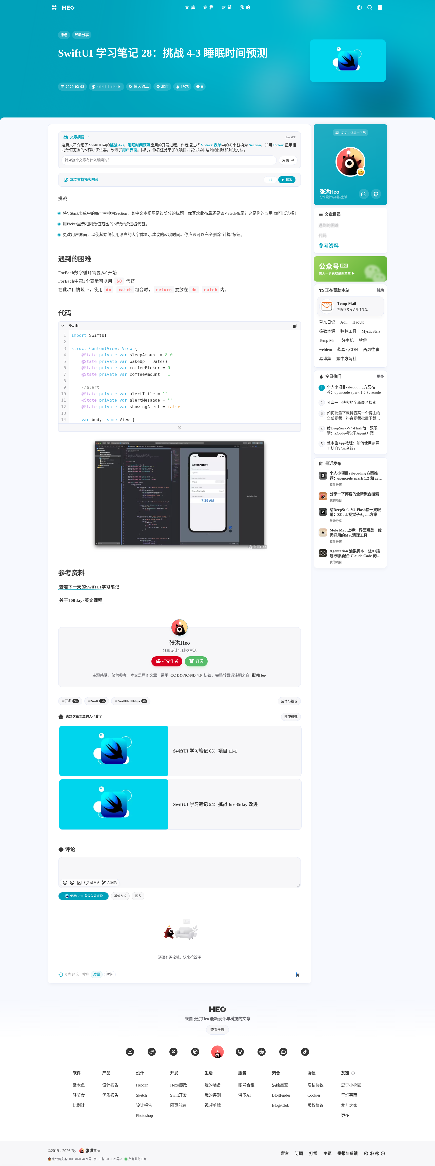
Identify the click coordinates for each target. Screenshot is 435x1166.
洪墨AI (244, 1095)
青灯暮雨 (349, 1095)
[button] (72, 882)
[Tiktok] (305, 1052)
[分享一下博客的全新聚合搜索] (323, 496)
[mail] (130, 1052)
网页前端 (178, 1105)
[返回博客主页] (68, 7)
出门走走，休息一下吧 (350, 132)
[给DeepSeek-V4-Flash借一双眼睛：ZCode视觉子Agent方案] (323, 512)
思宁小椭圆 (351, 1085)
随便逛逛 (291, 717)
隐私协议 (315, 1085)
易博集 (325, 359)
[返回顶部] (217, 1051)
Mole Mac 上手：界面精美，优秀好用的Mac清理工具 (356, 532)
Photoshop (144, 1115)
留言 (285, 1153)
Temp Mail (328, 340)
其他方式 (120, 896)
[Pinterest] (262, 1052)
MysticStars (371, 331)
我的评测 (213, 1095)
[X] (173, 1052)
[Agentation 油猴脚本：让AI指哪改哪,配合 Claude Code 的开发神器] (323, 553)
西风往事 (371, 349)
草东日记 (327, 322)
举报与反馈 (348, 1153)
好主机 (348, 340)
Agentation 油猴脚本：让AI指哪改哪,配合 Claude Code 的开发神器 (355, 554)
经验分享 (82, 35)
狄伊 (363, 340)
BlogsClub (280, 1105)
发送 (285, 161)
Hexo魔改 (178, 1085)
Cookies (314, 1095)
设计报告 (110, 1085)
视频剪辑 (213, 1105)
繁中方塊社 (346, 359)
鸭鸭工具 (348, 331)
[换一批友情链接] (353, 1073)
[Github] (376, 194)
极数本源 (327, 331)
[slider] (298, 885)
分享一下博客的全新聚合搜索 (354, 494)
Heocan (142, 1085)
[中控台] (379, 7)
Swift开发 (178, 1095)
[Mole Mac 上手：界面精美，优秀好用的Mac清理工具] (323, 532)
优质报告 (110, 1095)
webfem (325, 349)
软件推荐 (336, 484)
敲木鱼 (79, 1085)
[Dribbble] (195, 1052)
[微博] (152, 1052)
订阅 (199, 661)
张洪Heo (258, 675)
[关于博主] (179, 627)
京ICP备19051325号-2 (107, 1159)
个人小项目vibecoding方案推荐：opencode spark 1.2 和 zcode (355, 476)
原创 (64, 35)
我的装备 (213, 1085)
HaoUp (358, 322)
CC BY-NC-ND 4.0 (186, 675)
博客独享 (141, 86)
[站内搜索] (369, 7)
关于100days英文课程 (81, 600)
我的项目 (336, 500)
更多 (380, 376)
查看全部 (217, 1030)
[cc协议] (374, 1153)
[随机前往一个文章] (359, 7)
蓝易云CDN (347, 349)
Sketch (141, 1095)
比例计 (79, 1105)
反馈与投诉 (289, 701)
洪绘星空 (280, 1085)
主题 (327, 1153)
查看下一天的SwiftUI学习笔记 (89, 587)
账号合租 (246, 1085)
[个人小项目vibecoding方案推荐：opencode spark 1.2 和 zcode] (323, 475)
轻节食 (79, 1095)
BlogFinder (281, 1095)
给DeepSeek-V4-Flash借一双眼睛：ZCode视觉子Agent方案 (355, 512)
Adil (343, 322)
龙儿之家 (349, 1105)
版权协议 (315, 1105)
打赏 (313, 1153)
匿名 (138, 896)
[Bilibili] (364, 194)
